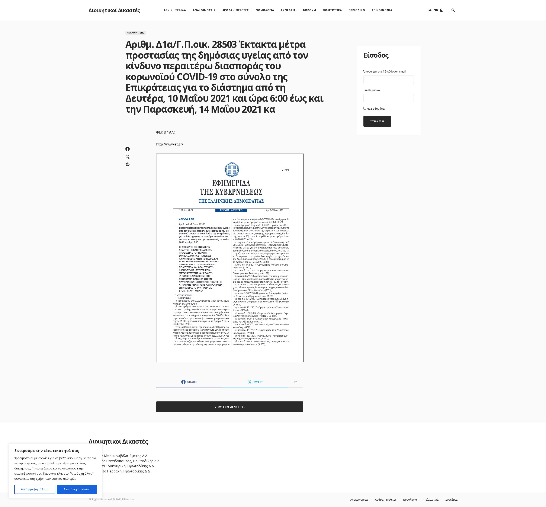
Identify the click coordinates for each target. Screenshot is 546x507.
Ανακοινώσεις (136, 32)
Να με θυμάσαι (375, 108)
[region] (55, 470)
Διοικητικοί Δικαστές (114, 10)
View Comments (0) (230, 406)
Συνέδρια (451, 499)
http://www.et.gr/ (169, 144)
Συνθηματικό (371, 90)
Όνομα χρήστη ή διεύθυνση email (384, 71)
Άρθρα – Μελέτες (385, 499)
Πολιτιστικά (431, 499)
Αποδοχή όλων (77, 489)
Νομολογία (410, 499)
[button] (436, 10)
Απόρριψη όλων (35, 489)
